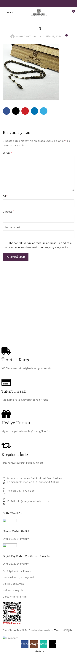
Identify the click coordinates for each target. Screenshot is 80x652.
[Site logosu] (38, 12)
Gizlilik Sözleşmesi (13, 583)
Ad (5, 196)
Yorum (7, 153)
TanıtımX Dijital (63, 630)
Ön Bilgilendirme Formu (17, 571)
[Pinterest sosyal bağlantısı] (38, 3)
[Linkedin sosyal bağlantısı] (43, 3)
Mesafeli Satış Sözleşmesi (18, 577)
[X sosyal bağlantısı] (34, 3)
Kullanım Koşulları (14, 590)
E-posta (8, 211)
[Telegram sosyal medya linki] (48, 3)
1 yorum (24, 538)
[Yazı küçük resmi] (10, 524)
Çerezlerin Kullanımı (15, 596)
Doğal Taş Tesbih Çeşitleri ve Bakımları (27, 556)
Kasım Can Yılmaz (26, 36)
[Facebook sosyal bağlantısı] (29, 3)
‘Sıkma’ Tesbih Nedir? (16, 531)
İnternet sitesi (11, 227)
